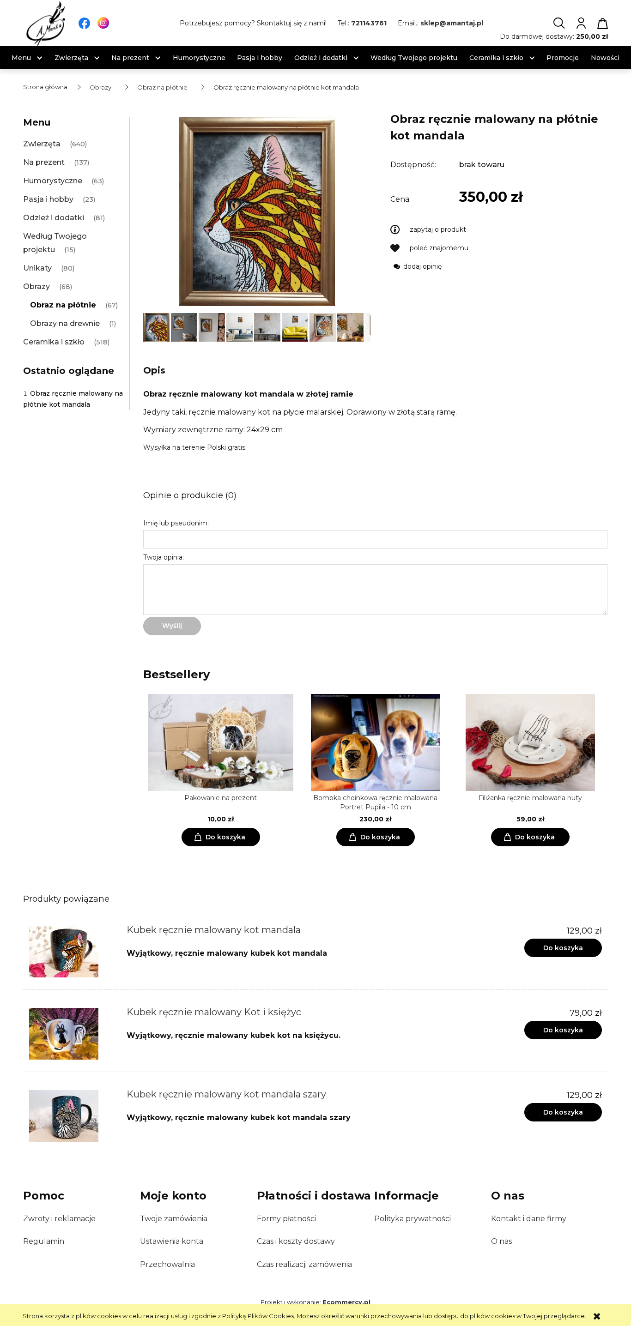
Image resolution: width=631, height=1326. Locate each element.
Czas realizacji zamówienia (304, 1264)
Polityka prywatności (412, 1218)
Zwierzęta (42, 143)
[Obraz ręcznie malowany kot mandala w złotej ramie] (157, 326)
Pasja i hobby (48, 199)
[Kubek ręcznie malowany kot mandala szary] (72, 1116)
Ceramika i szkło (54, 342)
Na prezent (44, 162)
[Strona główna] (46, 23)
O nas (501, 1241)
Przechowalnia (167, 1264)
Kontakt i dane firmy (528, 1218)
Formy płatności (286, 1218)
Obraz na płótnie (63, 305)
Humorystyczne (52, 180)
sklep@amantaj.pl (451, 23)
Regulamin (43, 1241)
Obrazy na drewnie (65, 323)
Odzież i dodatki (53, 217)
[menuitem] (21, 58)
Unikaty (37, 268)
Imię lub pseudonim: (176, 523)
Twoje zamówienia (173, 1218)
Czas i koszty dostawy (296, 1241)
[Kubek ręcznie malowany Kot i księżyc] (72, 1034)
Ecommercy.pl (346, 1302)
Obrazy (36, 286)
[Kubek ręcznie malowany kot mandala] (72, 951)
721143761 (369, 23)
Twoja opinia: (163, 557)
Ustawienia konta (171, 1241)
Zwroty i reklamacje (59, 1218)
